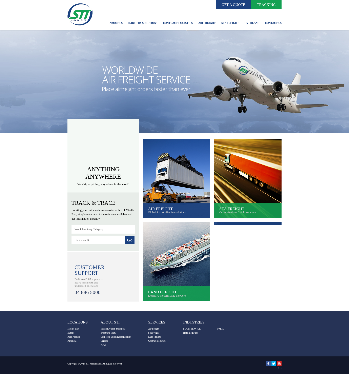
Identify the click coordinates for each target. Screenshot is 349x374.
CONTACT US (273, 22)
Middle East (73, 328)
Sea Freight (153, 332)
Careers (104, 340)
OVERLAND (252, 22)
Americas (72, 340)
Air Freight (153, 328)
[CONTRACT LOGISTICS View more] (248, 223)
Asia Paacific (73, 336)
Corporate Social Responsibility (116, 336)
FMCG (220, 328)
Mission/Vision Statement (113, 328)
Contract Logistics (157, 340)
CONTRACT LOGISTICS (178, 22)
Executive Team (108, 332)
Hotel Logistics (190, 332)
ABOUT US (116, 22)
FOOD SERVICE (192, 328)
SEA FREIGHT (230, 22)
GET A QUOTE (233, 5)
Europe (70, 332)
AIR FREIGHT (207, 22)
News (103, 344)
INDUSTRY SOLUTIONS (142, 22)
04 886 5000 (88, 292)
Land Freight (154, 336)
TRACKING (266, 5)
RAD (279, 368)
